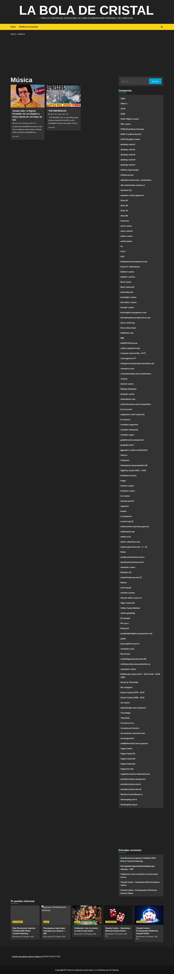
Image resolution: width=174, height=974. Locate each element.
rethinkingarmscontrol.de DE (133, 659)
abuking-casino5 (128, 165)
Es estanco (125, 419)
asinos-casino (127, 236)
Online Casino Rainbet (130, 608)
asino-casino (126, 226)
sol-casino (125, 702)
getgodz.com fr (127, 445)
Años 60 (124, 205)
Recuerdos (67, 104)
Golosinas (125, 460)
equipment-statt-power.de (133, 414)
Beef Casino (126, 282)
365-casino (125, 124)
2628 (123, 114)
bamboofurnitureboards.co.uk (134, 261)
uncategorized (127, 738)
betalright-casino (128, 297)
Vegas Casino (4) (128, 758)
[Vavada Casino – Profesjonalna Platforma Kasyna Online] (148, 915)
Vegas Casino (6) (128, 764)
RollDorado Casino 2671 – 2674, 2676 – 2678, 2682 (140, 675)
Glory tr (124, 455)
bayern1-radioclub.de (130, 266)
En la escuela (126, 409)
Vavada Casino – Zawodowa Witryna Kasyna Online (140, 883)
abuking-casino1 (128, 144)
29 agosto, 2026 (29, 936)
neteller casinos (128, 593)
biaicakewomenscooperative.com (135, 317)
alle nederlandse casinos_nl (133, 185)
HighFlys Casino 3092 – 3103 (133, 470)
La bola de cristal (86, 10)
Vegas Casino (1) (128, 753)
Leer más (15, 136)
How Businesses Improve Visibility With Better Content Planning (138, 859)
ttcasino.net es (127, 723)
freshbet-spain (127, 435)
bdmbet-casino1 (128, 277)
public (123, 638)
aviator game (126, 241)
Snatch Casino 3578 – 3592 (132, 692)
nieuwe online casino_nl (131, 598)
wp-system (48, 936)
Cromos (124, 379)
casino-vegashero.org (130, 348)
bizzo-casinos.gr (128, 322)
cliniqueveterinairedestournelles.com (137, 363)
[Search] (161, 27)
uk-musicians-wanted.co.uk (133, 733)
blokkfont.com (127, 333)
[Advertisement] (87, 56)
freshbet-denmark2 (129, 429)
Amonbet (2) (126, 190)
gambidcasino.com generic (132, 440)
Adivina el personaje (130, 170)
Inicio (13, 27)
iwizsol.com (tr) (127, 501)
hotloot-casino (127, 486)
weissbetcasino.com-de (131, 789)
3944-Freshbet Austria (131, 134)
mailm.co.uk (126, 536)
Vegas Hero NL (127, 769)
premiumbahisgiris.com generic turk (136, 633)
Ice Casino (125, 496)
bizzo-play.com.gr (128, 328)
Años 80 (52, 104)
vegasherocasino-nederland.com (135, 774)
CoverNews (100, 970)
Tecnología (125, 713)
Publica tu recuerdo (28, 27)
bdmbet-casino (127, 272)
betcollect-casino (128, 302)
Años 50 (124, 200)
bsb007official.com (129, 343)
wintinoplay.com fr (129, 799)
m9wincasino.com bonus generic (135, 526)
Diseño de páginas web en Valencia (27, 956)
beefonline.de (127, 292)
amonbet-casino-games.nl (132, 195)
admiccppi (18, 936)
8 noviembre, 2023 (27, 123)
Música (15, 104)
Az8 (122, 256)
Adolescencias (127, 175)
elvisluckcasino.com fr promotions (136, 404)
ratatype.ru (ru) (127, 649)
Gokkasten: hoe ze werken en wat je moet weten (139, 875)
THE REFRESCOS (57, 111)
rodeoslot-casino (128, 669)
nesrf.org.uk (126, 587)
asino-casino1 (127, 231)
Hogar (123, 480)
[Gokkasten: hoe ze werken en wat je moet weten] (87, 915)
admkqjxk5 (110, 934)
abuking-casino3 (128, 154)
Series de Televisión (129, 682)
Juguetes (125, 506)
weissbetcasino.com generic (133, 779)
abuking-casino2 (128, 149)
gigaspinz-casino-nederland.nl (134, 450)
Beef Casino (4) (127, 287)
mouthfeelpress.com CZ (131, 577)
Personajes (125, 618)
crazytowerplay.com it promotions (136, 373)
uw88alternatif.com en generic (134, 743)
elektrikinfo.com (128, 399)
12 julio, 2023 (61, 114)
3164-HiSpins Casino (130, 119)
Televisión (125, 718)
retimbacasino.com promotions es (135, 664)
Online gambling (128, 613)
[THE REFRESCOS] (63, 96)
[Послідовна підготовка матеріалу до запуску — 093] (56, 915)
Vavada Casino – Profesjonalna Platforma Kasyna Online (139, 891)
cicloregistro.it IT (128, 358)
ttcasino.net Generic (130, 728)
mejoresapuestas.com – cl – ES (134, 547)
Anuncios (125, 221)
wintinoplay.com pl (129, 804)
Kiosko (123, 511)
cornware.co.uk (127, 368)
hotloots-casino (128, 491)
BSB (122, 338)
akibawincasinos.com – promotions (136, 180)
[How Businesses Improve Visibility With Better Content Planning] (25, 915)
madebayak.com (128, 531)
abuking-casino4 (128, 159)
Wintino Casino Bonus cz (132, 794)
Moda (123, 552)
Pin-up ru (125, 623)
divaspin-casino (127, 394)
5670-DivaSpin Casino (130, 139)
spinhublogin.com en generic (133, 708)
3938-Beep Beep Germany (132, 129)
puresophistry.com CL (130, 643)
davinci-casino (127, 384)
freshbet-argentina (129, 424)
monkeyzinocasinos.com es (132, 557)
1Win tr (124, 103)
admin (16, 123)
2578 (123, 109)
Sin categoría (126, 687)
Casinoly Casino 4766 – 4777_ (133, 353)
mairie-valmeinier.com (130, 542)
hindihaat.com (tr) (128, 475)
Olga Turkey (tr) (128, 603)
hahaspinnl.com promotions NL (134, 465)
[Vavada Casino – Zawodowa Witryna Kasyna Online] (117, 915)
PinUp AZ (125, 628)
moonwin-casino (128, 567)
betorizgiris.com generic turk (133, 312)
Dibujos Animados (128, 389)
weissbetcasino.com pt (131, 784)
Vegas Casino (126, 748)
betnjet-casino (127, 307)
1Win (123, 98)
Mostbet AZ (126, 572)
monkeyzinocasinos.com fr (132, 562)
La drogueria (126, 516)
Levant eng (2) (127, 521)
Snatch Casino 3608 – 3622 (132, 697)
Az (122, 246)
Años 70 (124, 210)
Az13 (123, 251)
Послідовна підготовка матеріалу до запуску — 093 (138, 867)
